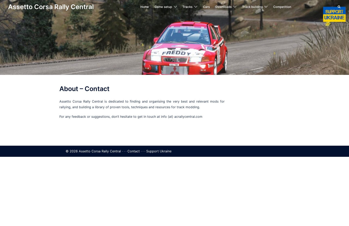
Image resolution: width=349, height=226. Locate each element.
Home (144, 7)
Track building (252, 7)
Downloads (223, 7)
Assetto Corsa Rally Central (51, 7)
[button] (339, 7)
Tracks (187, 7)
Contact (133, 151)
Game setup (163, 7)
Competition (282, 7)
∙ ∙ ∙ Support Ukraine (156, 151)
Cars (206, 7)
